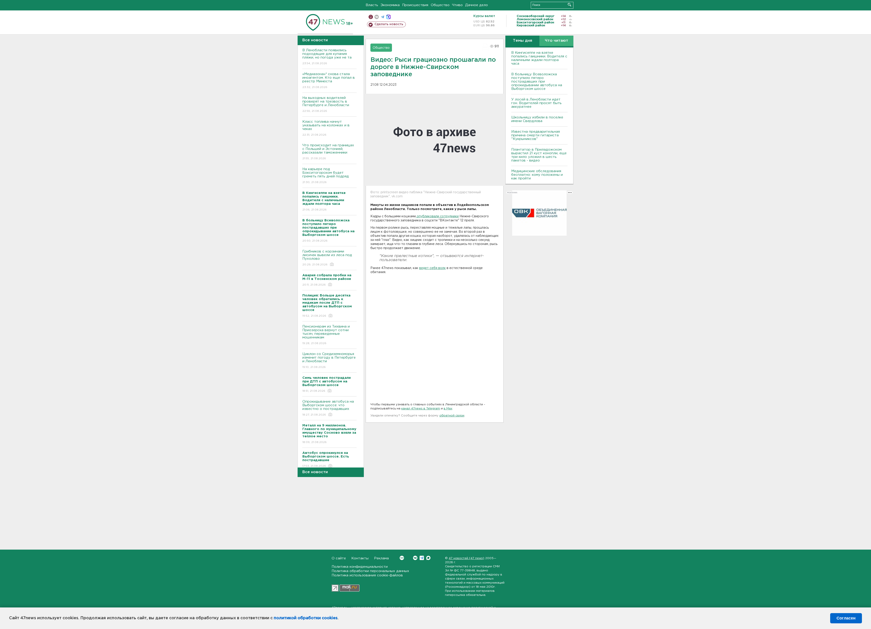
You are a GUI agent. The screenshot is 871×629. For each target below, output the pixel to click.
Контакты (360, 558)
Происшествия (415, 5)
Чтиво (457, 5)
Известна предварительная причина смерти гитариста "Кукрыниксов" (535, 135)
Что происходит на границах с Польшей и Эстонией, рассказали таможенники (328, 152)
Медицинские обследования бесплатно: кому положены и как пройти (537, 175)
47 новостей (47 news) (466, 558)
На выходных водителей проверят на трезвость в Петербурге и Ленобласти (325, 104)
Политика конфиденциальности (360, 566)
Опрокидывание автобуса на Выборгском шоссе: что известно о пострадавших (328, 408)
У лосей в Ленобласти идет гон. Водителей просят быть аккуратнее (536, 103)
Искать (569, 4)
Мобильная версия (371, 17)
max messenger (388, 17)
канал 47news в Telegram (420, 408)
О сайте (339, 558)
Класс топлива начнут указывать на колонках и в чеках (326, 128)
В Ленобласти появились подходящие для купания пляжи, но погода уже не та (327, 57)
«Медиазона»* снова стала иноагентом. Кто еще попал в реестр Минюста (328, 80)
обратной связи (451, 415)
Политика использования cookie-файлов (367, 575)
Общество (440, 5)
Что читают (556, 40)
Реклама (381, 558)
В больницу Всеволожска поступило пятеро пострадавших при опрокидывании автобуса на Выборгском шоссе (536, 81)
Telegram (422, 558)
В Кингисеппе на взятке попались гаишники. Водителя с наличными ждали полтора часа (539, 58)
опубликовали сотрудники (437, 216)
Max (428, 558)
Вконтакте (415, 558)
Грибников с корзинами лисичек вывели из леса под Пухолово (327, 258)
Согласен (846, 618)
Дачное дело (476, 5)
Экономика (390, 5)
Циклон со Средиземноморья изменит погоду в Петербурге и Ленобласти (329, 360)
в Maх (448, 408)
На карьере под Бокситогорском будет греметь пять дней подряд (325, 176)
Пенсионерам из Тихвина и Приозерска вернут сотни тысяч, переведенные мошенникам (326, 335)
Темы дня (522, 40)
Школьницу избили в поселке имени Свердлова (537, 119)
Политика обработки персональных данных (370, 571)
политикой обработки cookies (306, 618)
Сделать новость (388, 24)
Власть (372, 5)
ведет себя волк (432, 268)
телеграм (382, 17)
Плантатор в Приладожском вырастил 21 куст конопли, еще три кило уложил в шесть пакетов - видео (539, 155)
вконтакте (376, 17)
